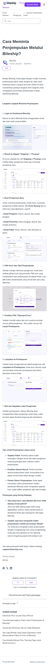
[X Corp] (7, 568)
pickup (5, 560)
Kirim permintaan (33, 595)
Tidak (31, 582)
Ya (18, 582)
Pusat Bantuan (9, 662)
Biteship (12, 61)
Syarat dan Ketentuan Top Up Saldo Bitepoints (21, 628)
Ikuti (6, 68)
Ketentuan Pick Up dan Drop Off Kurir (18, 616)
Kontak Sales (32, 5)
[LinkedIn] (11, 568)
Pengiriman (17, 15)
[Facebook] (4, 568)
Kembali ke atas (9, 603)
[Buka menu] (44, 4)
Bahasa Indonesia (37, 662)
